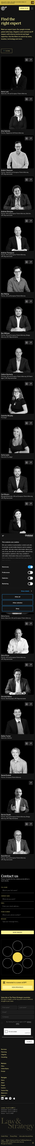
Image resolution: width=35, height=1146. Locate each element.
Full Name (4, 887)
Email (2, 903)
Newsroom (4, 1093)
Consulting (4, 1057)
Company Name (5, 895)
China (2, 1066)
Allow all (17, 597)
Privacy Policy (13, 1136)
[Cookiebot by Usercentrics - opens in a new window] (25, 536)
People (3, 1085)
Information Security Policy (26, 1136)
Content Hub (4, 1090)
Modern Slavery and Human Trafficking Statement (18, 1140)
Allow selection (17, 603)
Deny (17, 608)
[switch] (30, 572)
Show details (25, 591)
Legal (2, 1140)
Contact (3, 1095)
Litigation (4, 1054)
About (2, 1082)
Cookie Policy (4, 1136)
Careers (3, 1088)
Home (2, 1080)
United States (5, 1068)
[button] (32, 8)
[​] (27, 60)
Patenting (4, 1052)
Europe (3, 1071)
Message (3, 918)
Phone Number (5, 911)
